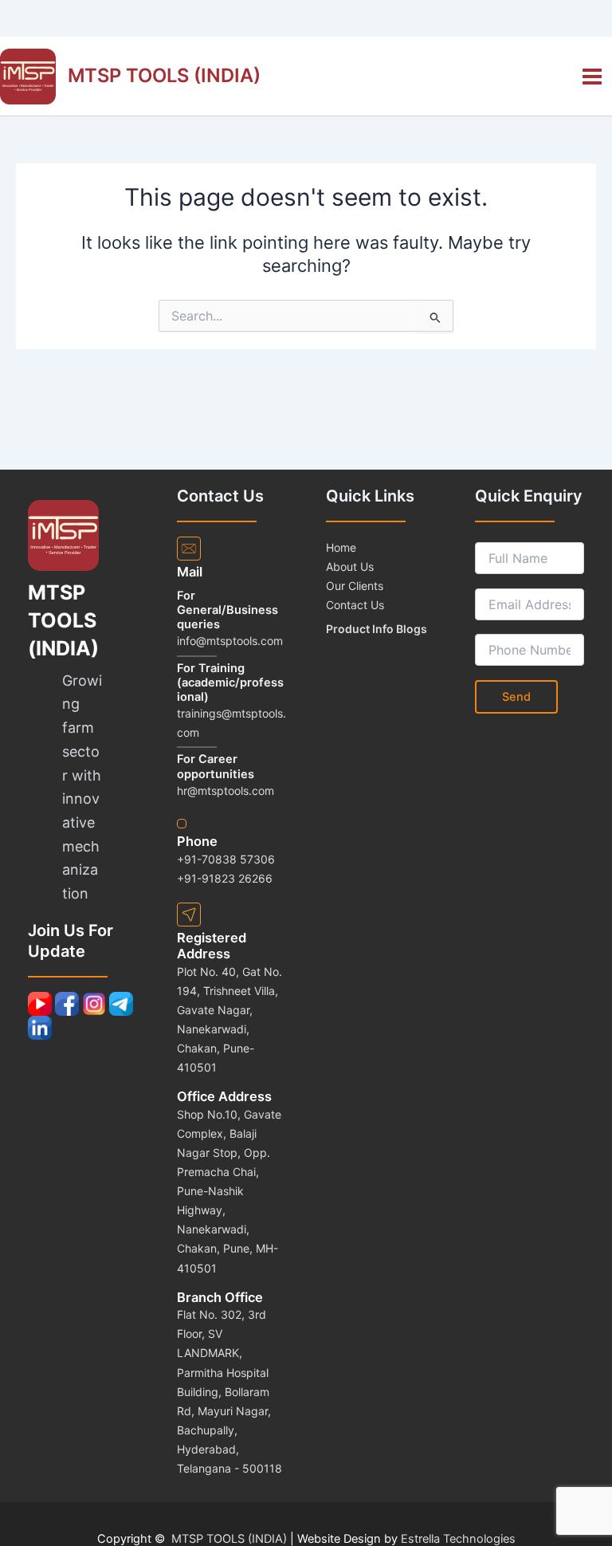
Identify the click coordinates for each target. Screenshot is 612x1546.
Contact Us (355, 605)
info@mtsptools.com (230, 640)
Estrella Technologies (458, 1539)
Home (341, 547)
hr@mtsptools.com (225, 790)
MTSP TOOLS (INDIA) (164, 75)
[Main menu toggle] (592, 76)
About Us (350, 566)
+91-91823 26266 (225, 878)
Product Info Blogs (376, 628)
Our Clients (354, 585)
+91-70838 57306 (226, 859)
